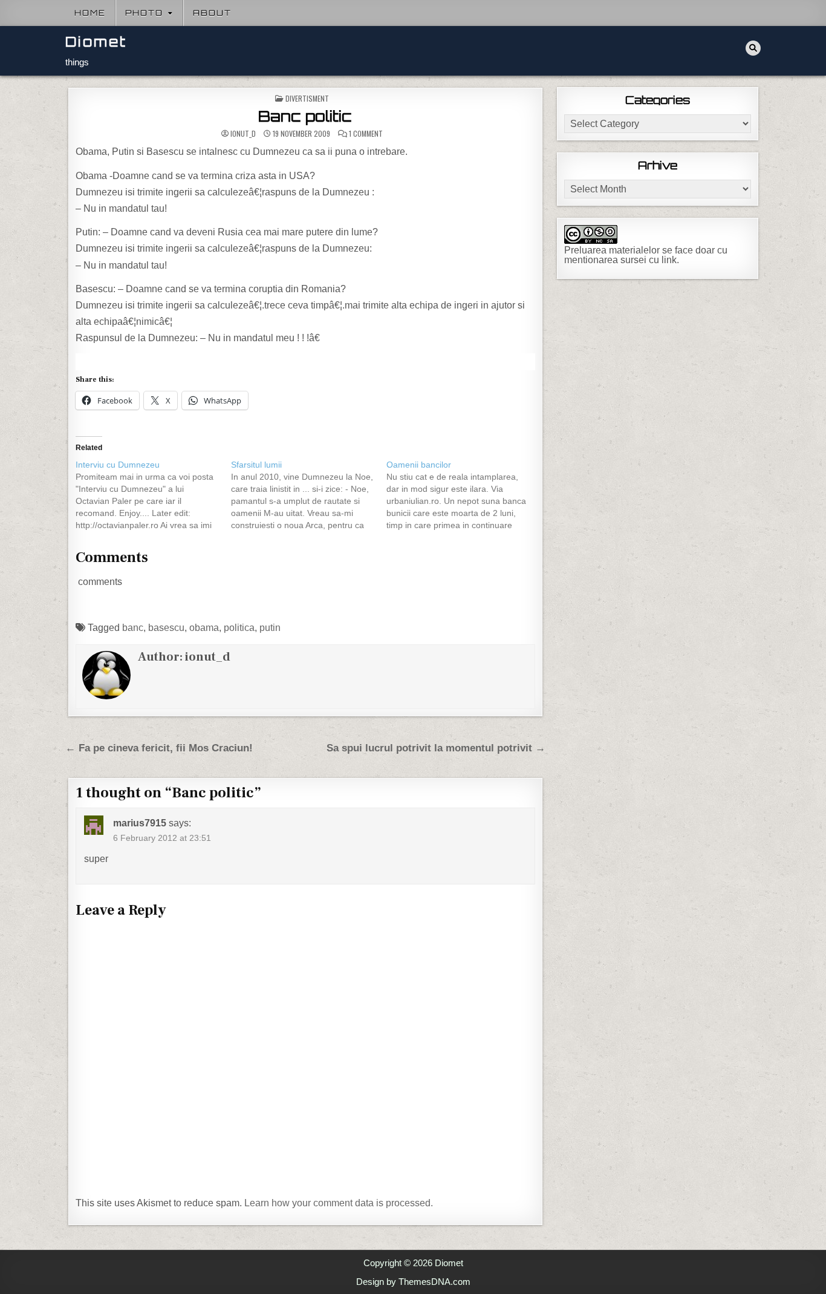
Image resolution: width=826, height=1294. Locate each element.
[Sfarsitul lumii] (308, 495)
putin (270, 627)
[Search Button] (753, 48)
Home (90, 13)
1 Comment (366, 133)
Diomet (96, 41)
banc (132, 627)
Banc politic (305, 116)
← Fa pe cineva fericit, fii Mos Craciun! (159, 748)
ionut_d (243, 133)
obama (204, 627)
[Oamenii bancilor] (464, 495)
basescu (166, 627)
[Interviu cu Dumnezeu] (153, 495)
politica (239, 627)
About (212, 13)
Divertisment (307, 98)
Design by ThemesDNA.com (413, 1281)
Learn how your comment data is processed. (338, 1203)
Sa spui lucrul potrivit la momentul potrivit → (436, 748)
